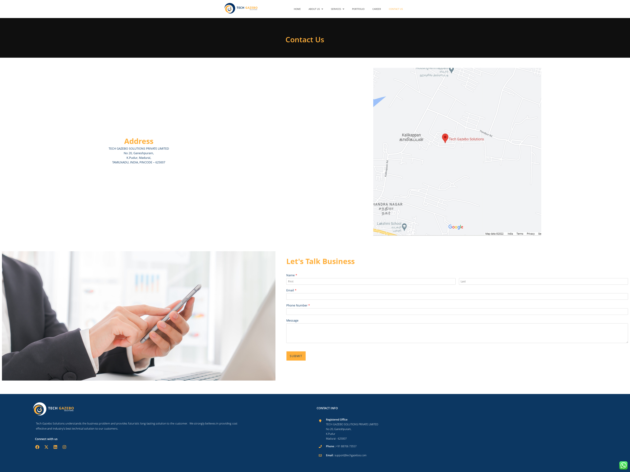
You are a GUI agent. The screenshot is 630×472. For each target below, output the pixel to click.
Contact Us (396, 8)
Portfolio (358, 8)
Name (291, 275)
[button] (316, 9)
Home (297, 8)
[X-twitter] (46, 447)
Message (292, 320)
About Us (314, 8)
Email (291, 290)
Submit (296, 356)
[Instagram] (64, 447)
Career (376, 8)
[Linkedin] (55, 447)
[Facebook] (37, 447)
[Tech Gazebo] (241, 8)
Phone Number (298, 305)
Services (336, 8)
